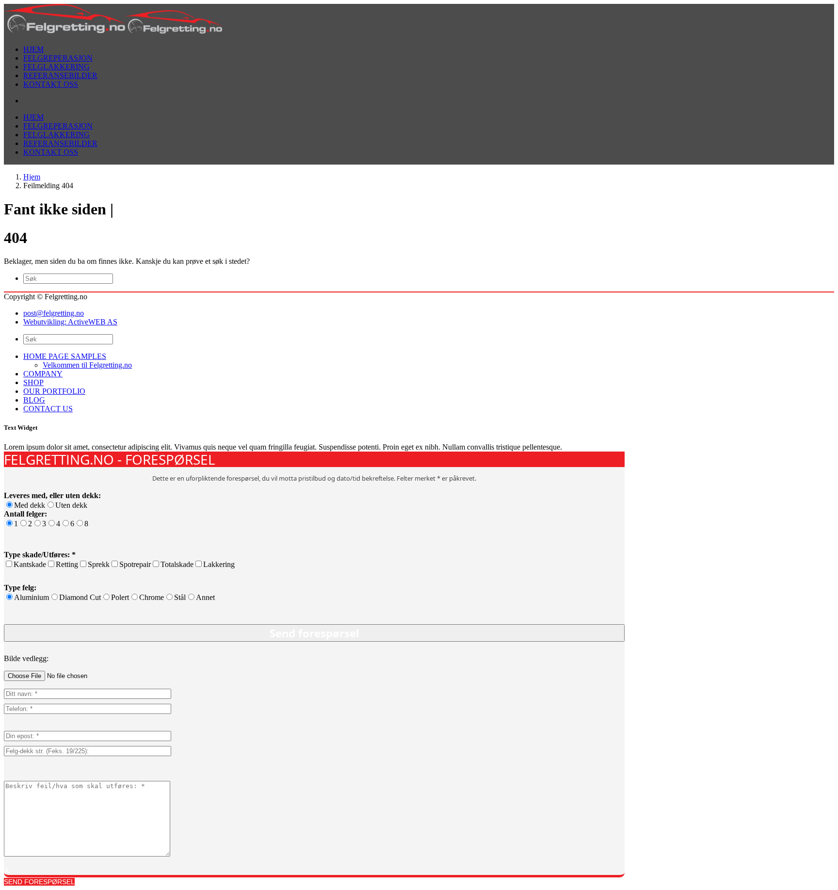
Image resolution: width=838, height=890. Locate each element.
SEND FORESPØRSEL (39, 882)
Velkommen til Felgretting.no (87, 365)
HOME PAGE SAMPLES (64, 356)
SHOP (33, 382)
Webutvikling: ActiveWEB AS (70, 322)
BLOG (34, 400)
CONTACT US (48, 409)
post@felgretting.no (53, 313)
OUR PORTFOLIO (54, 391)
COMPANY (43, 374)
